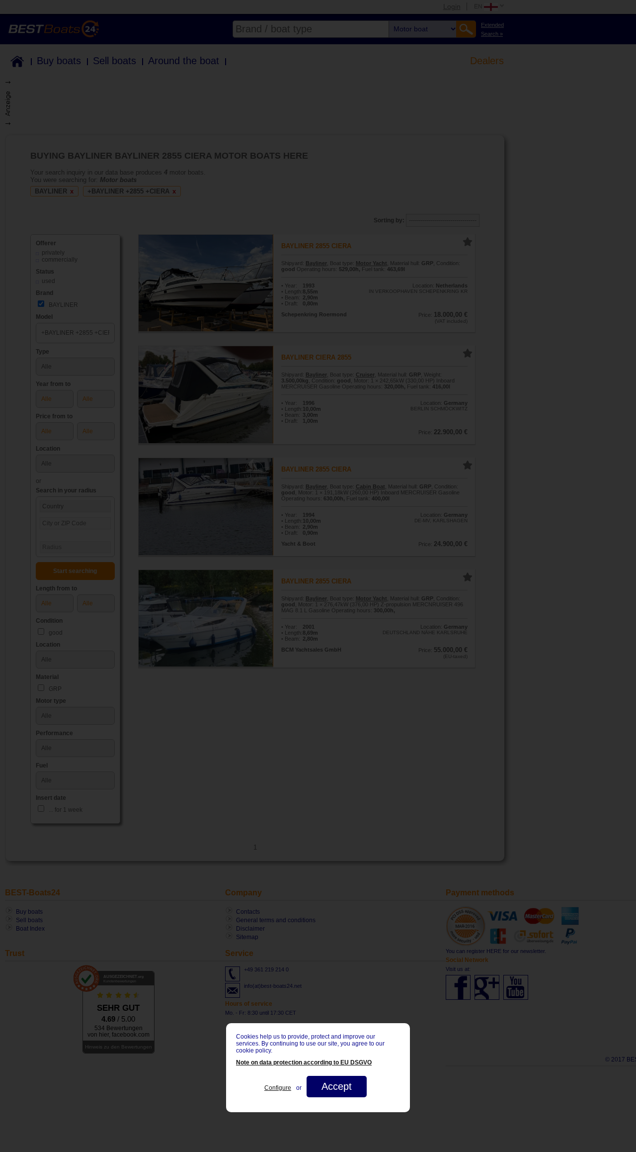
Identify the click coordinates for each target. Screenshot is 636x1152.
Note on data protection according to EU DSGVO (304, 1062)
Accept (336, 1086)
